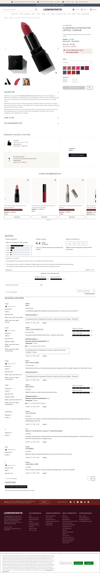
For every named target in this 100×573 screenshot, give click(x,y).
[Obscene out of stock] (78, 72)
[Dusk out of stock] (73, 68)
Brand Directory (66, 519)
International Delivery (34, 525)
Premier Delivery (33, 528)
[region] (50, 563)
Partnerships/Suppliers (68, 532)
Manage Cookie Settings (66, 563)
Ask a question (75, 41)
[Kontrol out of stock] (65, 72)
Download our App (33, 517)
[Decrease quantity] (65, 80)
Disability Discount (67, 526)
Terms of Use (5, 571)
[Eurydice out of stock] (78, 68)
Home (5, 17)
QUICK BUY (17, 217)
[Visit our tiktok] (85, 502)
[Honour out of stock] (87, 68)
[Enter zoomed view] (56, 73)
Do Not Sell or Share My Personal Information (12, 529)
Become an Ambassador (68, 539)
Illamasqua (67, 25)
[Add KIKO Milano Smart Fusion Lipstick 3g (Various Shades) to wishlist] (28, 180)
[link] (84, 9)
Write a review (66, 41)
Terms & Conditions (50, 516)
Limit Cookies (78, 563)
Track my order (32, 530)
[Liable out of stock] (69, 72)
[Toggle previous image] (5, 48)
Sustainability (49, 523)
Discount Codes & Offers (68, 525)
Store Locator (82, 516)
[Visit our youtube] (81, 502)
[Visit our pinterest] (88, 502)
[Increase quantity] (75, 80)
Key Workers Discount (67, 537)
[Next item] (95, 199)
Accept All (89, 563)
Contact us (31, 526)
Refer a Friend (65, 535)
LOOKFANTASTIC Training (85, 521)
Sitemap (64, 533)
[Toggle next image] (58, 48)
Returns (31, 521)
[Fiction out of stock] (82, 68)
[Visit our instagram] (77, 502)
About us (64, 516)
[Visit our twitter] (74, 502)
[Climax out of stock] (69, 68)
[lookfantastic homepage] (53, 9)
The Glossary (65, 517)
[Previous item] (5, 199)
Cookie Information (50, 519)
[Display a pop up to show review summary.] (15, 212)
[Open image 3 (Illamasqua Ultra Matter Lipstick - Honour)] (26, 81)
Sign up (44, 502)
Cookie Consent (8, 527)
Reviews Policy (49, 525)
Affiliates (64, 530)
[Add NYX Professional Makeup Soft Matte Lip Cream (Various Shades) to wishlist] (55, 180)
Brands (11, 17)
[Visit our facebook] (70, 502)
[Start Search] (36, 9)
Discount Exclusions (34, 519)
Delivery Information (34, 523)
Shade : (65, 59)
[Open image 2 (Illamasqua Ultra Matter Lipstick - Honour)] (17, 81)
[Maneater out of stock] (73, 72)
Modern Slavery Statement (52, 521)
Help (30, 516)
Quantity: (66, 77)
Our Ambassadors (67, 528)
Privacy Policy (49, 517)
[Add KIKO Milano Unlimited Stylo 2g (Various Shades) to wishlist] (83, 180)
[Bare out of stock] (65, 68)
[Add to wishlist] (89, 88)
